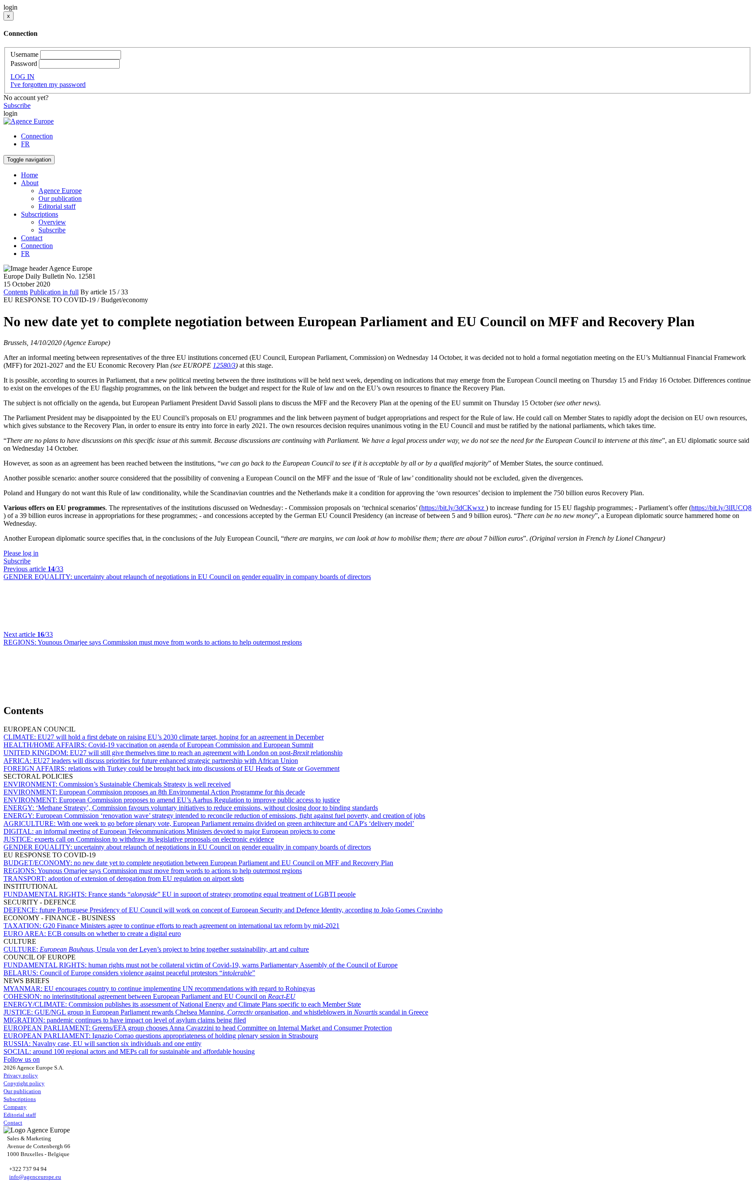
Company (15, 1107)
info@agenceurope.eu (35, 1177)
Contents (15, 292)
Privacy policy (20, 1075)
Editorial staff (57, 206)
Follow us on (21, 1059)
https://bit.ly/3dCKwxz (453, 507)
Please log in (20, 553)
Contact (31, 238)
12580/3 (224, 365)
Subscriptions (19, 1099)
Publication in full (54, 292)
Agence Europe (60, 190)
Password (23, 63)
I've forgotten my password (48, 84)
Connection (37, 136)
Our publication (60, 198)
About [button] (29, 182)
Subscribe (17, 105)
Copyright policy (24, 1083)
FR (25, 144)
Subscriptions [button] (39, 214)
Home (29, 175)
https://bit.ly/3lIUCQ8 (721, 507)
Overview (52, 222)
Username (24, 54)
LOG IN (22, 76)
